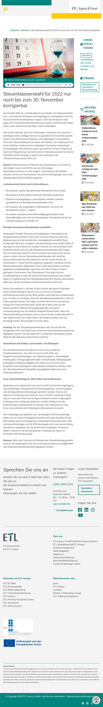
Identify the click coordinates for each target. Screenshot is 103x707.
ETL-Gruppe (79, 544)
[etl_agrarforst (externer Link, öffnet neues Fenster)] (93, 510)
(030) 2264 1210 (63, 484)
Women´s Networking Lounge (67, 593)
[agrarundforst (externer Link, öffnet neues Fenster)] (80, 510)
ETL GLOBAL (9, 583)
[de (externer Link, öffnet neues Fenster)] (23, 643)
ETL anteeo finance (12, 606)
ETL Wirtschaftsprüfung (14, 590)
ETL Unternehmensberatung (16, 593)
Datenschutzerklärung (63, 557)
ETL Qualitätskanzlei (63, 544)
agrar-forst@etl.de (61, 504)
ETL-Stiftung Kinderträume (65, 596)
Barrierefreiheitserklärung (65, 561)
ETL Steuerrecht (11, 603)
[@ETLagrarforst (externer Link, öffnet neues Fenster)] (80, 515)
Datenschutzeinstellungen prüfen (82, 696)
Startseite (14, 30)
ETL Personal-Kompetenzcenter (18, 599)
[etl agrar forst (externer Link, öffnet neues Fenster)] (86, 510)
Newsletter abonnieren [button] (87, 490)
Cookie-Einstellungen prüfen (66, 564)
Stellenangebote (61, 551)
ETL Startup (58, 587)
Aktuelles (25, 30)
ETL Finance (9, 596)
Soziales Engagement (63, 548)
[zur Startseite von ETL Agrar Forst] (84, 8)
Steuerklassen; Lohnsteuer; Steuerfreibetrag (89, 87)
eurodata (57, 590)
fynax (55, 583)
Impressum (58, 554)
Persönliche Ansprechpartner (84, 541)
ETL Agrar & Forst (61, 541)
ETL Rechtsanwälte (12, 587)
